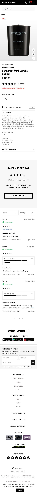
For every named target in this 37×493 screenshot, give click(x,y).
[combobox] (20, 9)
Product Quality (9, 259)
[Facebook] (8, 457)
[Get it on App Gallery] (29, 339)
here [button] (31, 486)
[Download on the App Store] (7, 339)
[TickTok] (28, 457)
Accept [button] (20, 490)
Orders (19, 382)
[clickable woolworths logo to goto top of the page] (18, 331)
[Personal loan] (27, 437)
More (31, 308)
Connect (18, 399)
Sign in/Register (18, 378)
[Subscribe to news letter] (33, 362)
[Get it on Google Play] (18, 339)
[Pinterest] (16, 457)
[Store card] (10, 437)
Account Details (18, 390)
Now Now (18, 407)
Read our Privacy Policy (25, 366)
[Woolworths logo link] (8, 2)
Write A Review (18, 196)
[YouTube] (24, 457)
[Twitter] (12, 457)
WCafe (19, 403)
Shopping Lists (18, 386)
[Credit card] (18, 437)
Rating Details (21, 180)
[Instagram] (20, 457)
